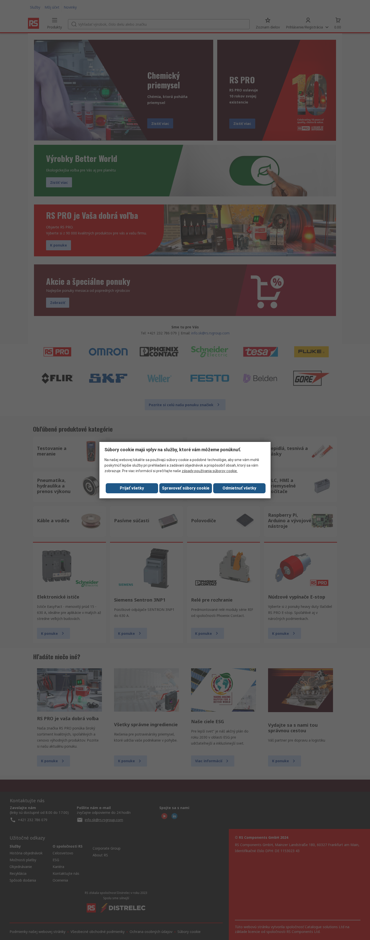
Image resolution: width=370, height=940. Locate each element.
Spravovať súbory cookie (185, 488)
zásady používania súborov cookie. (210, 471)
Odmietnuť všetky (239, 488)
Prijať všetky (132, 488)
